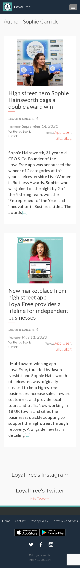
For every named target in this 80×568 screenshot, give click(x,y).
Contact (20, 521)
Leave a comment (23, 118)
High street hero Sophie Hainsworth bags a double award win (38, 100)
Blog (68, 138)
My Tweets (39, 498)
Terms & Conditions (65, 521)
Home (6, 521)
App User (62, 132)
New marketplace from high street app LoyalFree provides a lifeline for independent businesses (38, 304)
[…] (25, 212)
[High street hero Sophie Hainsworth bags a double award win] (40, 62)
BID (59, 138)
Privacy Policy (39, 521)
